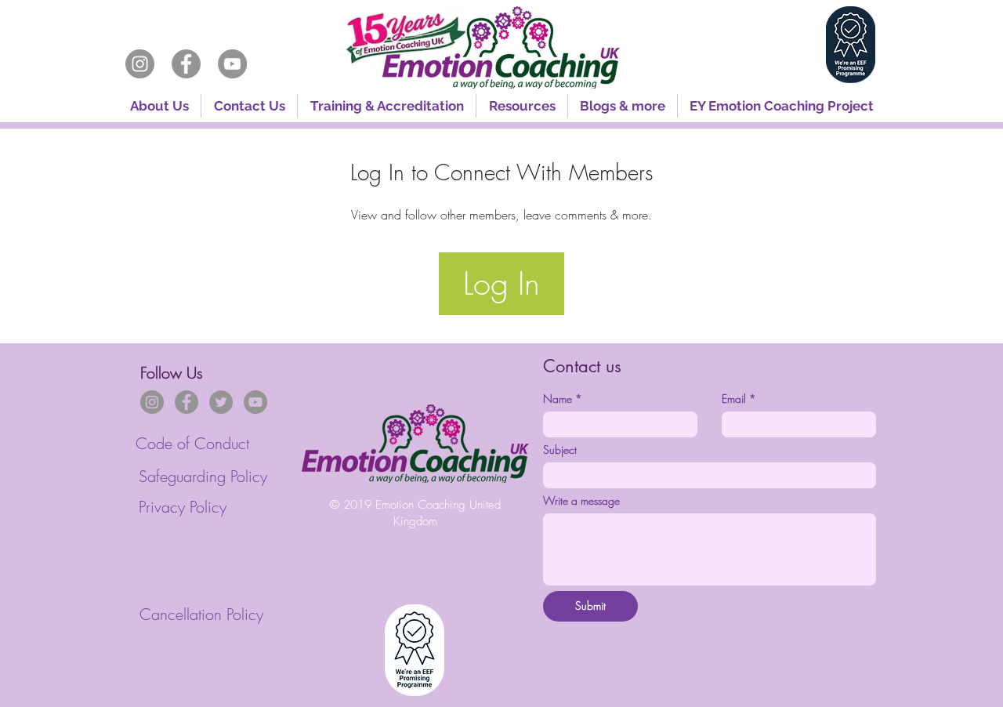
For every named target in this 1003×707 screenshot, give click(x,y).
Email (739, 398)
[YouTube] (232, 63)
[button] (387, 106)
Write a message (581, 500)
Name (562, 398)
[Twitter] (221, 402)
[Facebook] (186, 63)
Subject (560, 449)
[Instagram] (139, 63)
